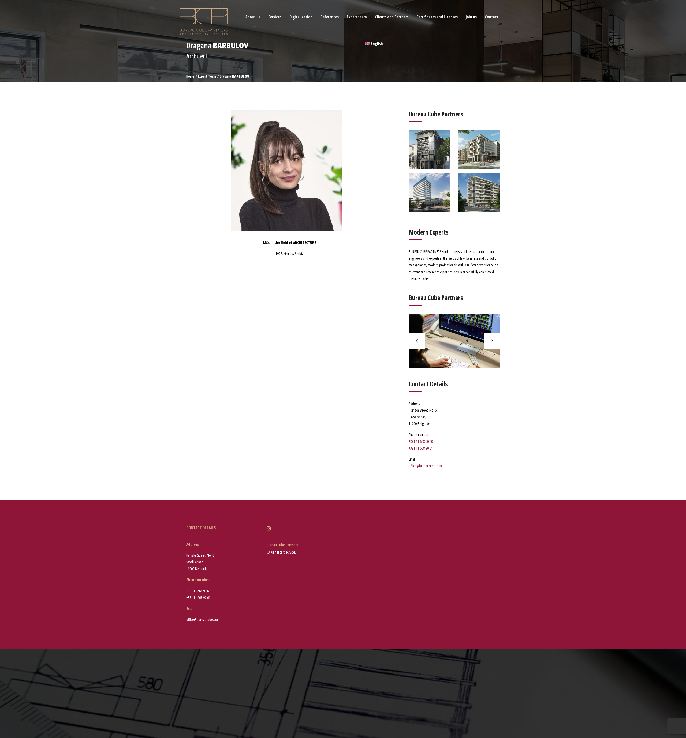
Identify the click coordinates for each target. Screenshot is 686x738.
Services (274, 17)
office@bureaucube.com (425, 465)
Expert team (357, 17)
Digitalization (300, 17)
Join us (471, 17)
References (329, 17)
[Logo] (204, 21)
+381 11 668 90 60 (421, 441)
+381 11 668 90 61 (421, 448)
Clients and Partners (391, 17)
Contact (491, 17)
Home (190, 76)
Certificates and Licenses (437, 17)
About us (252, 17)
